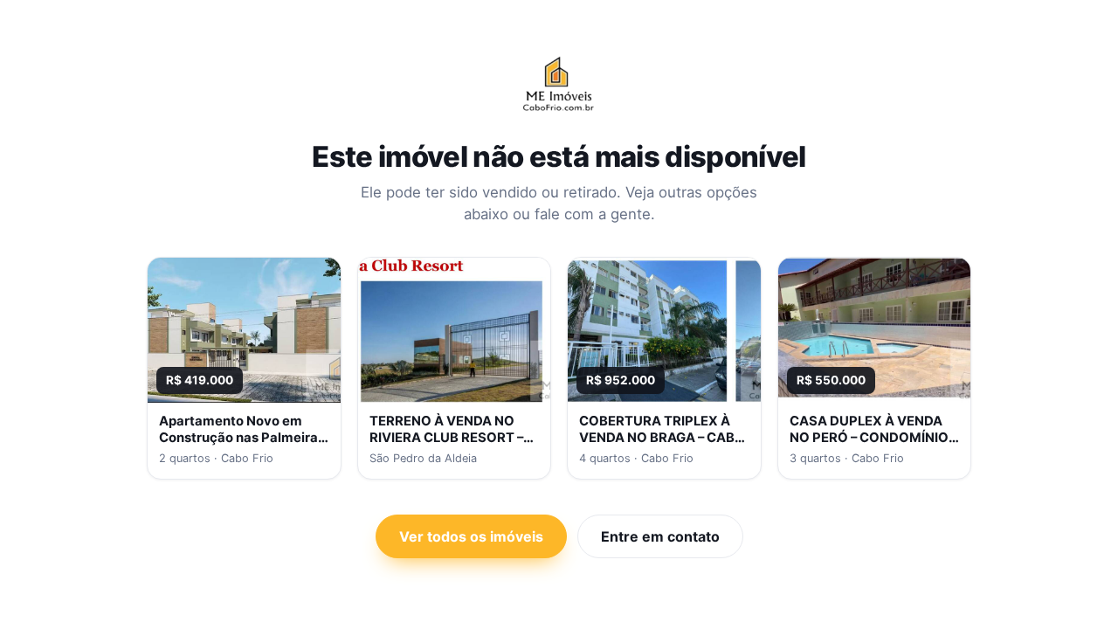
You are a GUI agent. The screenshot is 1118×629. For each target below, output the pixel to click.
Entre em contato (660, 536)
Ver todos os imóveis (471, 536)
